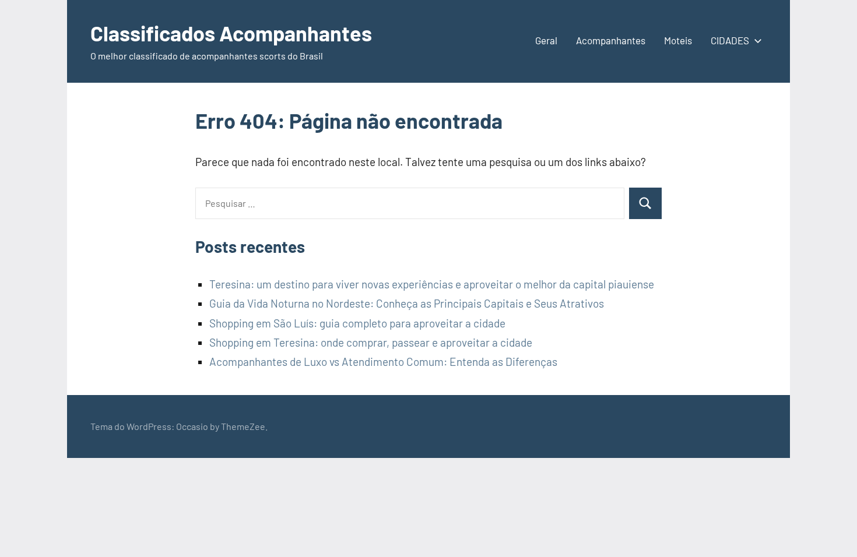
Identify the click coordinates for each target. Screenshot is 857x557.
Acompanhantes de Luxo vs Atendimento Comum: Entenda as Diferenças (383, 361)
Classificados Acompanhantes (231, 32)
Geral (546, 40)
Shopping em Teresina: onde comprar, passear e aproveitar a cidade (370, 342)
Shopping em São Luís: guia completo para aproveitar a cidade (357, 323)
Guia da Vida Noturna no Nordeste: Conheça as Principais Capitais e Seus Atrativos (406, 303)
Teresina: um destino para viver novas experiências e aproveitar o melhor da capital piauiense (431, 284)
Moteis (678, 40)
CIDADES (730, 40)
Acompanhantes (610, 40)
